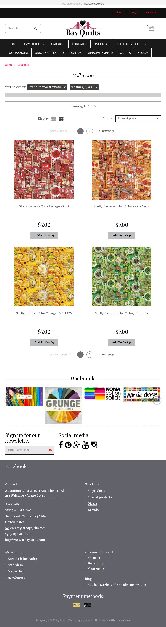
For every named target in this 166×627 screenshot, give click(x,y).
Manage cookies (72, 3)
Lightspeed (87, 620)
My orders (15, 565)
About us (94, 558)
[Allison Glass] (24, 396)
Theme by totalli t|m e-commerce (112, 620)
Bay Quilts (33, 44)
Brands (93, 510)
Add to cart (43, 235)
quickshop (44, 190)
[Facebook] (61, 445)
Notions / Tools (130, 44)
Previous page (59, 130)
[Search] (35, 28)
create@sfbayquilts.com (28, 528)
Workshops (18, 52)
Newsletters (16, 578)
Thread (78, 44)
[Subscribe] (50, 448)
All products (96, 491)
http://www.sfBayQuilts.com (25, 540)
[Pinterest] (68, 445)
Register (151, 12)
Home (13, 44)
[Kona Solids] (102, 393)
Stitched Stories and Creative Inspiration (117, 585)
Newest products (100, 497)
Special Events (100, 52)
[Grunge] (63, 405)
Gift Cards (72, 52)
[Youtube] (85, 445)
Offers (92, 503)
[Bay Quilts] (83, 28)
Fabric (57, 44)
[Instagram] (94, 445)
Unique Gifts (45, 52)
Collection (23, 64)
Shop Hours (96, 569)
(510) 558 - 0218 (20, 534)
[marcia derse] (141, 394)
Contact (117, 12)
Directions (95, 563)
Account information (23, 559)
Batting (101, 44)
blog (141, 52)
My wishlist (16, 571)
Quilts (125, 52)
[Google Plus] (76, 445)
